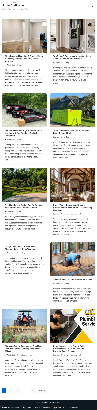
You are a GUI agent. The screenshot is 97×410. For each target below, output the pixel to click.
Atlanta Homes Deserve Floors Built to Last (72, 280)
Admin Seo (11, 65)
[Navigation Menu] (92, 6)
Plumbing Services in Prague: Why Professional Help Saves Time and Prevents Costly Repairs (68, 348)
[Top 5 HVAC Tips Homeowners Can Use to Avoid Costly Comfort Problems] (72, 36)
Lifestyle (46, 407)
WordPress (56, 402)
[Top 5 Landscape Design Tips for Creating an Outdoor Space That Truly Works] (24, 185)
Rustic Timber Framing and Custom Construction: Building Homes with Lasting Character (72, 207)
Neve (38, 402)
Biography (26, 407)
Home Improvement (73, 214)
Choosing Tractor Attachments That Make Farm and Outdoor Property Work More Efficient (23, 348)
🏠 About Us (58, 407)
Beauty (37, 407)
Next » (42, 391)
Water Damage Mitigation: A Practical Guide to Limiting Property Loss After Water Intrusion (24, 58)
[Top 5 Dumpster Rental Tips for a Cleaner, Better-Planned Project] (72, 110)
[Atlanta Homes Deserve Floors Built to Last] (72, 259)
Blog (19, 65)
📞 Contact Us (73, 407)
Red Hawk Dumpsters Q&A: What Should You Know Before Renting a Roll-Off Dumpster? (23, 133)
